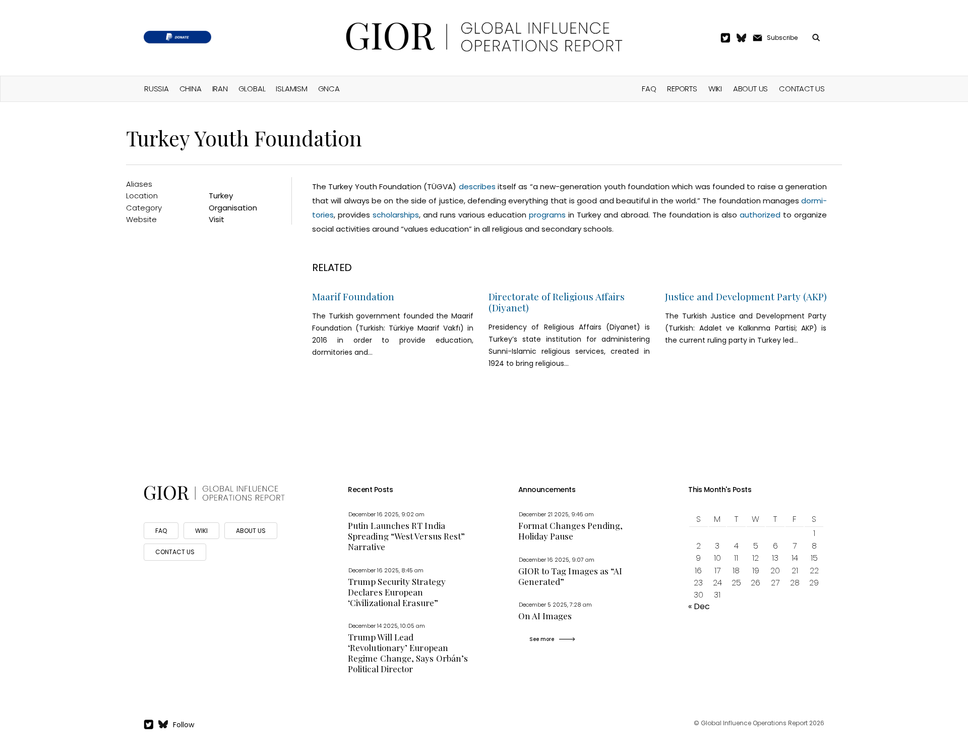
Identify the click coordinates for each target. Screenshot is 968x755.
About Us (750, 88)
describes (477, 186)
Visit (216, 219)
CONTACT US (175, 552)
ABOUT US (251, 530)
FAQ (649, 88)
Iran (220, 88)
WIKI (201, 530)
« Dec (699, 606)
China (190, 88)
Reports (682, 88)
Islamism (291, 88)
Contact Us (802, 88)
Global (252, 88)
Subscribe (782, 37)
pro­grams (547, 214)
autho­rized (760, 214)
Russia (156, 88)
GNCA (329, 88)
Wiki (715, 88)
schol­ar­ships (396, 214)
